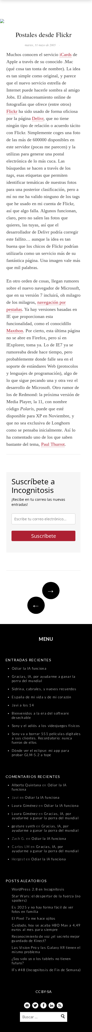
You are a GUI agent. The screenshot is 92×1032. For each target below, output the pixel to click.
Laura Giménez (25, 806)
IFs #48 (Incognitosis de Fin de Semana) (46, 970)
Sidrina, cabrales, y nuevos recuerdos (44, 689)
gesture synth (23, 826)
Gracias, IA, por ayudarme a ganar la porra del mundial (45, 816)
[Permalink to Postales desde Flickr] (46, 21)
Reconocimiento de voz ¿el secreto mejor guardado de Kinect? (46, 938)
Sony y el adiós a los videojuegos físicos (46, 726)
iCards (66, 54)
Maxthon (14, 330)
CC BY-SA (44, 991)
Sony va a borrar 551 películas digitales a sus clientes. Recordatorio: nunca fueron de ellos (46, 738)
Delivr (37, 118)
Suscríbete (43, 535)
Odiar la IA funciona (29, 668)
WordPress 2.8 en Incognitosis (38, 889)
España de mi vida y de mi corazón (41, 697)
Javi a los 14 (23, 705)
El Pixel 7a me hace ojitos (34, 918)
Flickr (11, 111)
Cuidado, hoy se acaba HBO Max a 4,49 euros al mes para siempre (46, 927)
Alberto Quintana (26, 785)
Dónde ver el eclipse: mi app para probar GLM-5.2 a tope (40, 753)
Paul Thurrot (53, 444)
